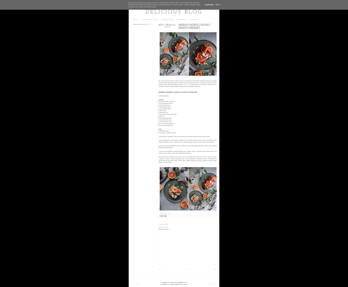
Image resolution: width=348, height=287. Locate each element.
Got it (218, 5)
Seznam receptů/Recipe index (149, 19)
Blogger (148, 24)
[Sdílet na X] (164, 216)
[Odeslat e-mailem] (160, 216)
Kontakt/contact (194, 19)
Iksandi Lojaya (184, 284)
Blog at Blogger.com (165, 284)
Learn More (209, 5)
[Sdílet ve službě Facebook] (165, 216)
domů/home (135, 19)
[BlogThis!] (162, 216)
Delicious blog (174, 12)
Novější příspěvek (160, 269)
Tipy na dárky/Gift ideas (167, 19)
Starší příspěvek (215, 269)
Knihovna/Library (181, 19)
